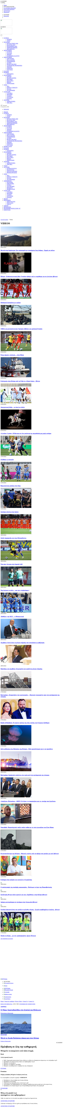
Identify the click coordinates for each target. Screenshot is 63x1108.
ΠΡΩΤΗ (6, 112)
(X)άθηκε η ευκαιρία (7, 459)
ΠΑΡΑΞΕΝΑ (10, 73)
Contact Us (31, 1001)
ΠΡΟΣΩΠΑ (10, 187)
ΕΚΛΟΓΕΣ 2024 (11, 44)
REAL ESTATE (11, 60)
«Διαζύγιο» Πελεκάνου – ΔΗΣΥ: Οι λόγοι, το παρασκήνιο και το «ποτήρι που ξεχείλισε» (28, 801)
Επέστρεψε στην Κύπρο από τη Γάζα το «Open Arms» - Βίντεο (20, 381)
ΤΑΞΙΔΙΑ (9, 96)
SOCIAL (9, 89)
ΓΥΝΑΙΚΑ (9, 93)
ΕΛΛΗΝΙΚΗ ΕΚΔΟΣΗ (10, 8)
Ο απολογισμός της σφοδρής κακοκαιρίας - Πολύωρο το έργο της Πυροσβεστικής (26, 887)
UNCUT (9, 204)
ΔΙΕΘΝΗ (9, 54)
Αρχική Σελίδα (4, 219)
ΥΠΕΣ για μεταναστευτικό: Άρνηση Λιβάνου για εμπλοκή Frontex (21, 329)
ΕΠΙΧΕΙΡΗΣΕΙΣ (11, 61)
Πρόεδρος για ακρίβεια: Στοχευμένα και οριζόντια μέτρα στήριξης (21, 669)
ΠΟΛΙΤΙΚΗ (7, 42)
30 (6, 938)
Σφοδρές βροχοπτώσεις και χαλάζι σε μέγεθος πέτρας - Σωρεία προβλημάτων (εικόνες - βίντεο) (30, 909)
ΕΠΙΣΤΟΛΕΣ (7, 209)
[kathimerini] (7, 988)
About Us (25, 1001)
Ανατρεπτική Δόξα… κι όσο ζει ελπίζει (13, 407)
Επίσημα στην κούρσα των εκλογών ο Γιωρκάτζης (16, 880)
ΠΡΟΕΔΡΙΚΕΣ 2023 (12, 46)
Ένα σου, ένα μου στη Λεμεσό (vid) (12, 564)
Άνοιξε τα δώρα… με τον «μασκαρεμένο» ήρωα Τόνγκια (18, 935)
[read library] (7, 998)
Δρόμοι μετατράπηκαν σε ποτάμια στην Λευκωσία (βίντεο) (19, 902)
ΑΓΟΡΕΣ (9, 62)
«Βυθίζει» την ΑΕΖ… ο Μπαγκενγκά (12, 616)
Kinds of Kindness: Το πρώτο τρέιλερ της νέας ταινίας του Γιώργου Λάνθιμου (25, 723)
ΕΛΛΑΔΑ (9, 53)
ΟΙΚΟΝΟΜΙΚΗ (8, 57)
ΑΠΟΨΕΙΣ (6, 100)
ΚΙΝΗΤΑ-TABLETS (12, 87)
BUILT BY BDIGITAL (6, 1004)
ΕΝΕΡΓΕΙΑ (10, 68)
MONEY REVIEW (11, 64)
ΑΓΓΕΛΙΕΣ (7, 167)
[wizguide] (6, 992)
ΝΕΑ (8, 86)
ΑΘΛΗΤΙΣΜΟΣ (8, 50)
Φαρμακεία (6, 12)
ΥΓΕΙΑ (8, 40)
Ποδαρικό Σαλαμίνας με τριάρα (11, 302)
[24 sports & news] (8, 983)
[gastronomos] (7, 996)
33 (9, 938)
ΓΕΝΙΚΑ (9, 185)
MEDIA (6, 198)
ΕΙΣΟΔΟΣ (6, 16)
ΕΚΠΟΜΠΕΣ (7, 200)
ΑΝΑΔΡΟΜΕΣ (10, 186)
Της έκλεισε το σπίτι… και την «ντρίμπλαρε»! (15, 590)
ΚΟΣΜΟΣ (6, 72)
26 (1, 938)
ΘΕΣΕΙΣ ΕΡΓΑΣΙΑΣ (12, 172)
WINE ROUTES (11, 201)
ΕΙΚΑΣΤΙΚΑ (10, 80)
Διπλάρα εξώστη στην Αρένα (9, 512)
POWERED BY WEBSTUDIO (27, 1004)
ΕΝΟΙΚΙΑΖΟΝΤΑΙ (12, 168)
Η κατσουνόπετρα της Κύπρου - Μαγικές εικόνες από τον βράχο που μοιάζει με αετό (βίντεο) (30, 853)
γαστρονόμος (7, 10)
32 (8, 938)
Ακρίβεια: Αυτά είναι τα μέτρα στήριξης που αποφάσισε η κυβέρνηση (22, 642)
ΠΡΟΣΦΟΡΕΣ (7, 207)
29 (5, 938)
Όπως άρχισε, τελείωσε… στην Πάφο (12, 355)
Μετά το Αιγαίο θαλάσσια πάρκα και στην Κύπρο (20, 1038)
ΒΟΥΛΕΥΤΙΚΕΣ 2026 (12, 43)
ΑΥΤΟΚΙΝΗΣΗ (11, 90)
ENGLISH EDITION (9, 9)
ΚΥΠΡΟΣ (6, 38)
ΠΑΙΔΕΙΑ (9, 39)
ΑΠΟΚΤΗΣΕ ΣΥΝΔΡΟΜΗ (8, 1100)
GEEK (5, 84)
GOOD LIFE (7, 91)
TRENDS (9, 67)
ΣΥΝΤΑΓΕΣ (10, 97)
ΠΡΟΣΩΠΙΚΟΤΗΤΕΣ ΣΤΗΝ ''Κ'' (12, 208)
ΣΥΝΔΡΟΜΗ (4, 1088)
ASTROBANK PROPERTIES (14, 65)
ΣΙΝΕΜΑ (9, 76)
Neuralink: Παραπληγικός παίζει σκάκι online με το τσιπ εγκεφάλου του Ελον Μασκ (27, 827)
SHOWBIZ (9, 94)
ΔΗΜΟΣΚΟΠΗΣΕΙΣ (12, 47)
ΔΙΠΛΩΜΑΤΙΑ (11, 49)
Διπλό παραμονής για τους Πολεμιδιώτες (13, 538)
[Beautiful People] (8, 990)
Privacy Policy (18, 1001)
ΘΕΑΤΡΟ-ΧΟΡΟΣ (11, 78)
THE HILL (9, 102)
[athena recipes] (8, 994)
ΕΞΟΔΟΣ (9, 98)
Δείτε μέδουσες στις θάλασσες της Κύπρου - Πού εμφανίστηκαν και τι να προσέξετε (27, 749)
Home (5, 5)
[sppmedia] (4, 979)
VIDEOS (6, 205)
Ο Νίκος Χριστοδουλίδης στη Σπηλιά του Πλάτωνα (21, 1010)
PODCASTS (10, 203)
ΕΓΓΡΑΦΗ (3, 1068)
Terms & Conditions (9, 1001)
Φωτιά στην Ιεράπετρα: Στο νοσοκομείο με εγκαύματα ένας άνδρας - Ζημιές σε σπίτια (28, 250)
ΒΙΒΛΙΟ (9, 82)
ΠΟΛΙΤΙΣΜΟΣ (7, 75)
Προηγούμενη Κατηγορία (7, 1013)
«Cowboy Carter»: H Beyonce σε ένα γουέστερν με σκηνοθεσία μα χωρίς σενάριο (26, 433)
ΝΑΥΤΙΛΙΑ (10, 69)
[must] (5, 985)
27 (2, 938)
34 (11, 938)
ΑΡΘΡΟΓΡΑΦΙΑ (11, 101)
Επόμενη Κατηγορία (6, 1041)
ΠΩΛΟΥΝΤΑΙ (10, 170)
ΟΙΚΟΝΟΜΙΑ (10, 58)
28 (3, 938)
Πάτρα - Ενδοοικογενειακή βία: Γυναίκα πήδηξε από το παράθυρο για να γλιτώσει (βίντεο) (29, 276)
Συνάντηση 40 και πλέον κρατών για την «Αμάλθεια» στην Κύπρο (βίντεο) (24, 894)
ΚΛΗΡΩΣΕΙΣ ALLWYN (13, 56)
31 (7, 938)
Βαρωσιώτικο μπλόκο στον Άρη (11, 486)
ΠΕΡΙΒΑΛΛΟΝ (8, 146)
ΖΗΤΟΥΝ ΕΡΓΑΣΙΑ (12, 171)
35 (12, 938)
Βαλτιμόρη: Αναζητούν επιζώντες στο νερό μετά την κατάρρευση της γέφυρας (25, 775)
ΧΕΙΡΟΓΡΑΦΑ (10, 83)
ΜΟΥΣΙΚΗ (10, 79)
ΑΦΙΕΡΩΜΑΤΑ (8, 181)
